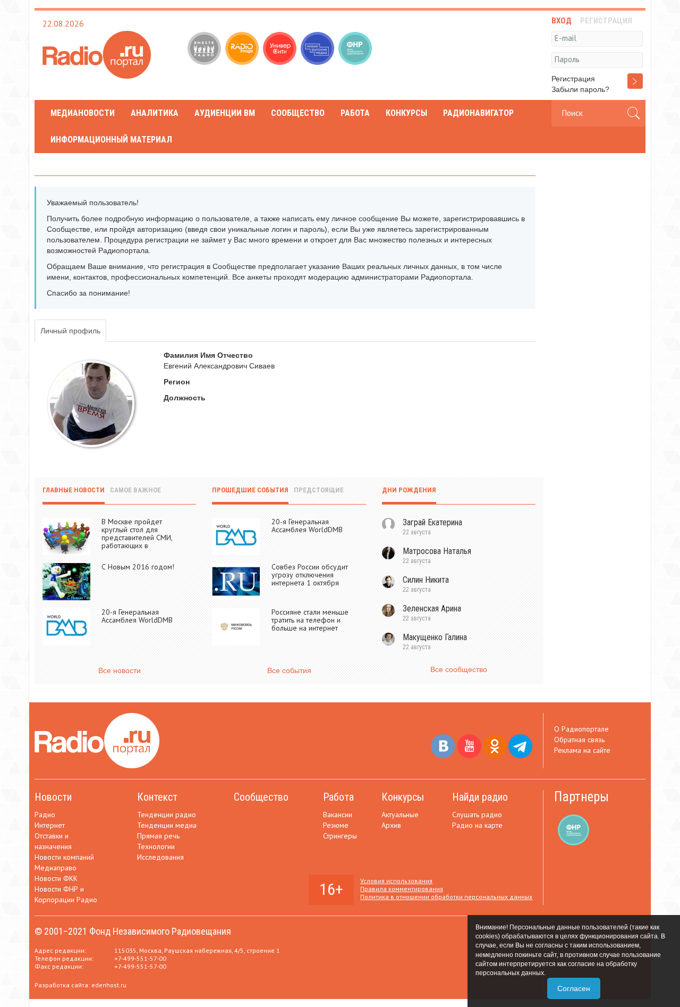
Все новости (119, 670)
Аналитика (154, 113)
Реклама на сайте (582, 750)
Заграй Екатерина (432, 522)
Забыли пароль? (580, 89)
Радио (45, 814)
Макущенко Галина (435, 637)
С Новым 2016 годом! (137, 567)
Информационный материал (111, 140)
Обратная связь (579, 739)
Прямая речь (158, 836)
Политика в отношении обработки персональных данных (446, 897)
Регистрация (573, 78)
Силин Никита (426, 580)
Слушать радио (477, 814)
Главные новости (73, 490)
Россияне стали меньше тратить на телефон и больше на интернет (309, 620)
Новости (53, 797)
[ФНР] (356, 49)
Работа (355, 113)
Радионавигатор (478, 113)
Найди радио (480, 797)
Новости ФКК (56, 878)
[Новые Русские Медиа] (318, 49)
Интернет (50, 825)
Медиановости (82, 113)
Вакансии (337, 814)
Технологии (156, 846)
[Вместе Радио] (205, 49)
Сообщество (298, 113)
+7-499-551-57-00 (140, 958)
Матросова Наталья (437, 551)
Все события (289, 670)
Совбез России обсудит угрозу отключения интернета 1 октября (309, 575)
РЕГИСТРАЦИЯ (606, 21)
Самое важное (135, 490)
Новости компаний (64, 857)
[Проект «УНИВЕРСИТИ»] (281, 49)
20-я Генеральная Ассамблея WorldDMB (137, 616)
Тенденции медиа (167, 825)
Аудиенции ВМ (224, 113)
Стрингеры (340, 836)
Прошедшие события (250, 490)
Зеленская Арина (432, 608)
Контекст (157, 797)
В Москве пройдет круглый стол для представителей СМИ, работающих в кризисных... (136, 537)
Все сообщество (458, 669)
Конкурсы (406, 113)
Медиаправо (55, 867)
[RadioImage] (243, 49)
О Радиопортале (581, 729)
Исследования (160, 857)
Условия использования (396, 881)
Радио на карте (477, 825)
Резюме (335, 825)
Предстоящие (319, 490)
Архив (391, 825)
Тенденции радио (166, 814)
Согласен (573, 988)
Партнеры (581, 796)
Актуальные (400, 814)
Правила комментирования (401, 889)
